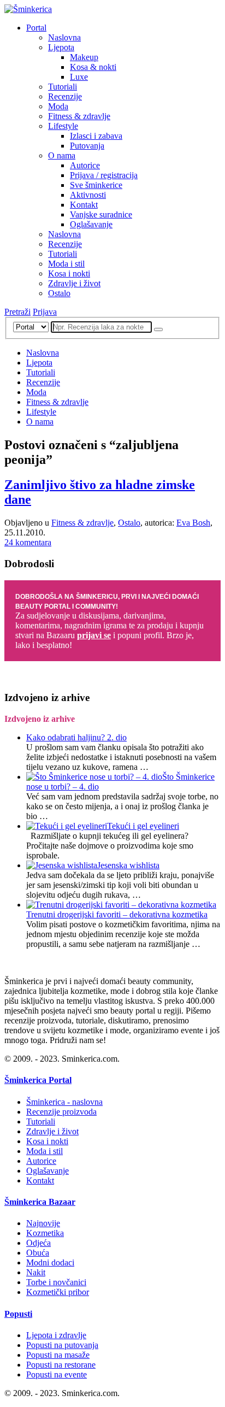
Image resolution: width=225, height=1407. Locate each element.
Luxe (79, 76)
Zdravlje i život (74, 283)
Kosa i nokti (69, 273)
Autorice (85, 165)
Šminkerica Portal (38, 1080)
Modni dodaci (50, 1262)
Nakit (35, 1272)
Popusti (18, 1313)
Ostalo (59, 293)
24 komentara (27, 542)
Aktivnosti (88, 194)
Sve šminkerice (96, 185)
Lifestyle (63, 126)
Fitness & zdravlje (79, 116)
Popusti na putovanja (62, 1345)
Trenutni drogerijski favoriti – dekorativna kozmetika (117, 914)
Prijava (45, 311)
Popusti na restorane (61, 1364)
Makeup (84, 57)
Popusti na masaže (58, 1354)
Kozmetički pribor (57, 1292)
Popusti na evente (56, 1374)
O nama (61, 155)
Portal (36, 27)
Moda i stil (66, 263)
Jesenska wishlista (128, 865)
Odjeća (38, 1242)
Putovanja (87, 145)
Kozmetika (45, 1233)
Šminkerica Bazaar (39, 1201)
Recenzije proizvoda (61, 1111)
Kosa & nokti (93, 67)
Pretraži (17, 311)
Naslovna (64, 37)
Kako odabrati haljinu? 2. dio (76, 737)
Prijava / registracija (104, 175)
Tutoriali (62, 86)
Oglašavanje (91, 224)
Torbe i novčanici (56, 1282)
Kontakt (84, 204)
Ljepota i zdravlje (56, 1335)
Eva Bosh (193, 522)
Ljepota (61, 47)
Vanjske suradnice (101, 214)
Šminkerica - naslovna (64, 1101)
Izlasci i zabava (96, 135)
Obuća (37, 1252)
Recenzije (65, 96)
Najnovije (43, 1223)
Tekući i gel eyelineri (143, 826)
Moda (58, 106)
